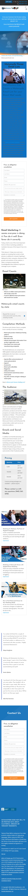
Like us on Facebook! (11, 804)
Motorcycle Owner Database (12, 142)
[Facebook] (14, 2)
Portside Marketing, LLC (7, 891)
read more (6, 540)
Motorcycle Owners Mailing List (16, 382)
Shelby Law (10, 858)
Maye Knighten (7, 650)
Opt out (3, 854)
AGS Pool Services (8, 698)
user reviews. (15, 850)
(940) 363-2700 (23, 2)
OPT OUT (8, 2)
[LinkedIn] (16, 2)
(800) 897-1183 (23, 4)
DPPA (2, 858)
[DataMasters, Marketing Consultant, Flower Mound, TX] (8, 811)
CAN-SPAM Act (10, 868)
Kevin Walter (7, 672)
